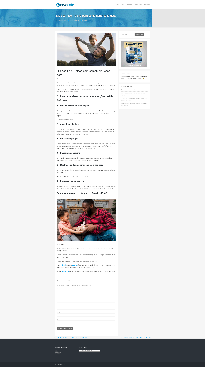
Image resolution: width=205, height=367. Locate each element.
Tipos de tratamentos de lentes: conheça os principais (135, 337)
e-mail (126, 78)
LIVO (56, 350)
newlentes (62, 79)
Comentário (60, 289)
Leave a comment (74, 20)
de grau (74, 265)
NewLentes (65, 271)
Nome (59, 305)
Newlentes (58, 352)
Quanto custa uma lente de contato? (130, 90)
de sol (64, 265)
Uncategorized (86, 20)
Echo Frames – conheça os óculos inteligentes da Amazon (71, 337)
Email (58, 312)
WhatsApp (139, 78)
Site (58, 319)
